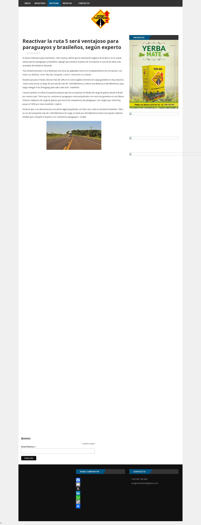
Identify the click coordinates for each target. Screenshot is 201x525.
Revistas (67, 3)
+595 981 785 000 (139, 479)
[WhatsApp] (100, 497)
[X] (100, 489)
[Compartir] (100, 506)
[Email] (100, 484)
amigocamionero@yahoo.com (144, 483)
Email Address (28, 446)
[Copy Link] (100, 502)
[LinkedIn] (100, 493)
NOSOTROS (40, 3)
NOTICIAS (54, 3)
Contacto (84, 3)
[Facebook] (100, 480)
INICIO (27, 3)
